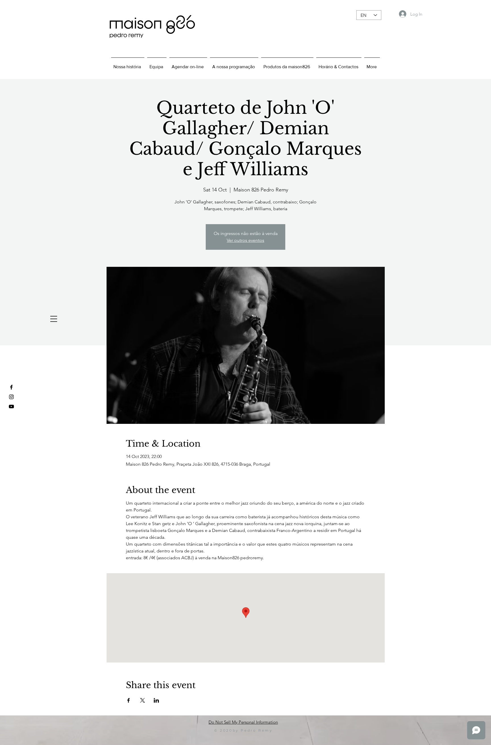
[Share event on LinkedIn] (156, 700)
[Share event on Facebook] (128, 700)
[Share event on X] (142, 700)
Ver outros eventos (245, 240)
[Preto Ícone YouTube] (11, 406)
